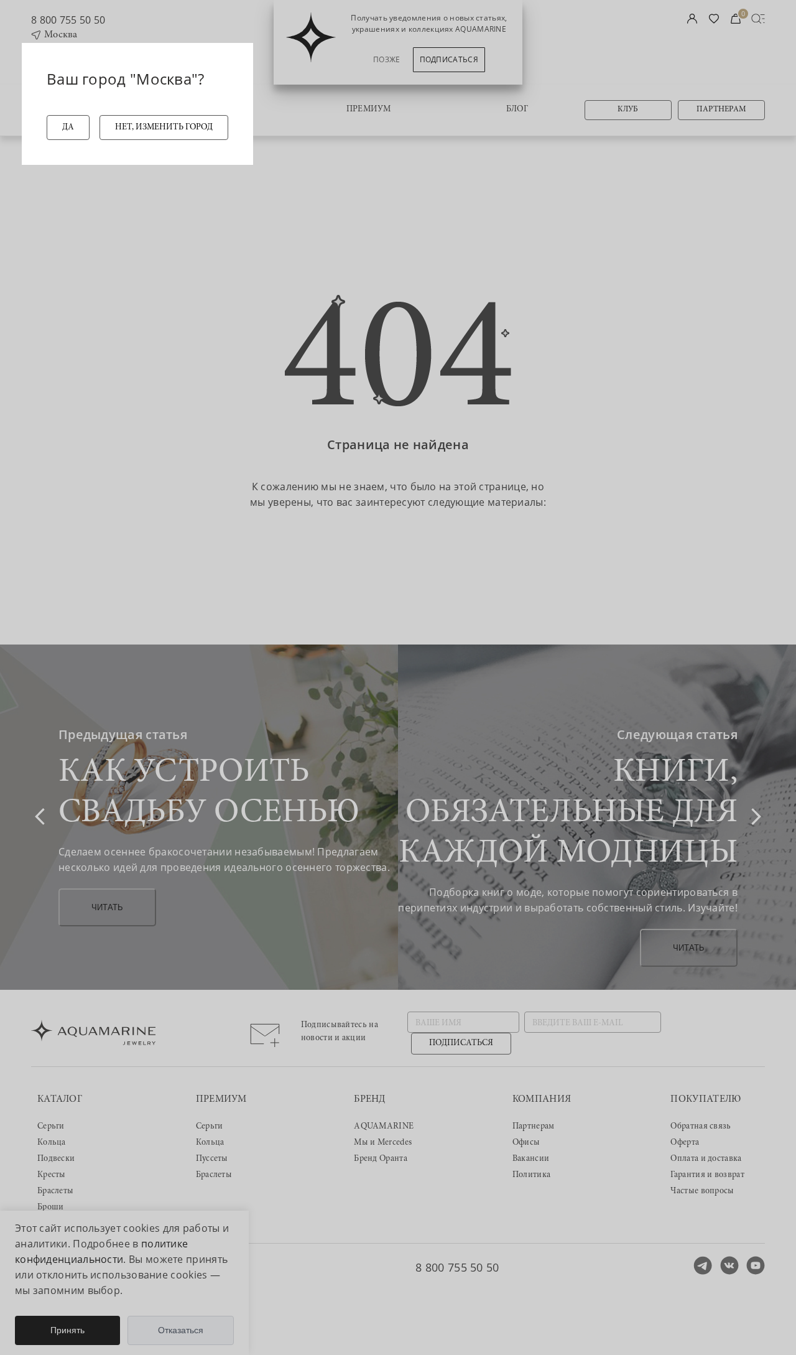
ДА (68, 127)
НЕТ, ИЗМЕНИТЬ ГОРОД (164, 127)
